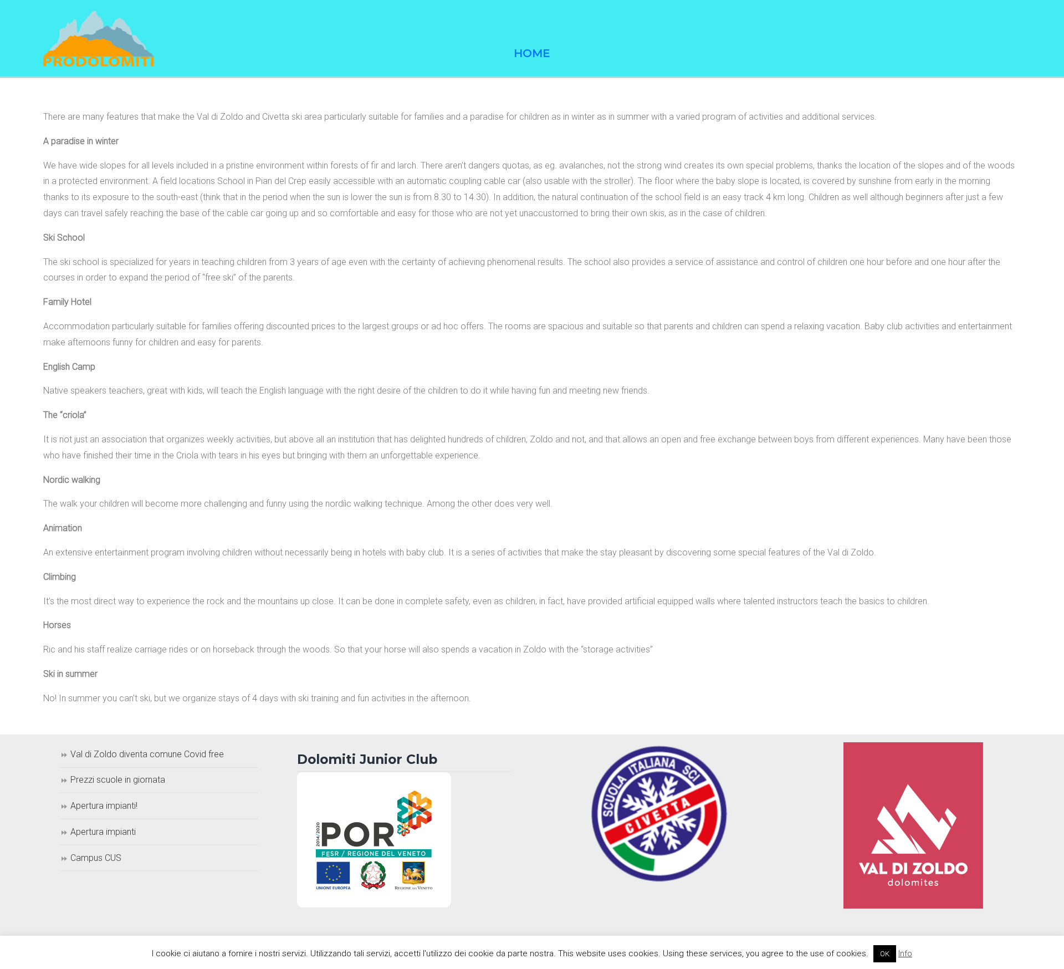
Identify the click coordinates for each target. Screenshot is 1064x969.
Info (905, 953)
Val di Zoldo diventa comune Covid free (147, 754)
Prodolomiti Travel (98, 39)
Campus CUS (95, 858)
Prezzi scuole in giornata (117, 779)
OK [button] (884, 954)
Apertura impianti (103, 832)
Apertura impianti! (103, 805)
